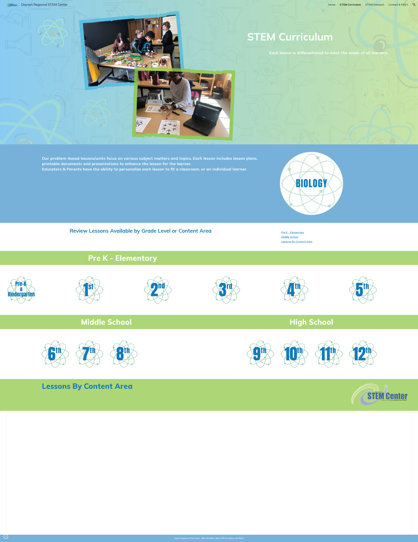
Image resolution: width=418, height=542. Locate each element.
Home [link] (331, 4)
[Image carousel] (311, 183)
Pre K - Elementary (292, 232)
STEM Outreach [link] (374, 4)
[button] (414, 4)
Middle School (289, 237)
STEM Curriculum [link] (350, 4)
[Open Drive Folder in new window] (405, 416)
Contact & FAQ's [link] (398, 4)
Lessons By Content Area (296, 241)
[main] (328, 36)
